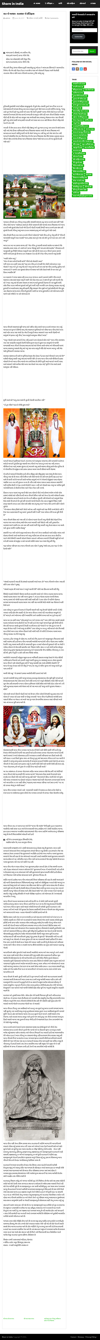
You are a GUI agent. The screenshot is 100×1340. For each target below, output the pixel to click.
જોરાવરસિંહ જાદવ (80, 111)
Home (37, 3)
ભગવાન (90, 129)
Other (93, 3)
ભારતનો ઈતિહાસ (79, 138)
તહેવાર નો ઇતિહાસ (80, 117)
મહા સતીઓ (89, 147)
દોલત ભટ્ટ (78, 120)
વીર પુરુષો (77, 162)
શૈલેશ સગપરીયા (79, 171)
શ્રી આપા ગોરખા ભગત (8, 1319)
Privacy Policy (90, 1337)
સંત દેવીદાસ (78, 174)
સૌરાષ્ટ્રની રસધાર (80, 190)
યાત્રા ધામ (77, 150)
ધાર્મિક (88, 120)
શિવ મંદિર (77, 168)
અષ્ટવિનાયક (78, 87)
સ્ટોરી (60, 3)
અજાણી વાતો (79, 84)
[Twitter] (81, 69)
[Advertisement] (34, 35)
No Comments (52, 18)
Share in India (13, 4)
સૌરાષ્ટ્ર (88, 187)
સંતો (88, 174)
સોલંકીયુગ (78, 187)
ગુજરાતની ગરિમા (79, 99)
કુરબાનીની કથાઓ (80, 96)
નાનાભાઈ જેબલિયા (80, 126)
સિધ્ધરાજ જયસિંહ (80, 177)
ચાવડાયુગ (77, 108)
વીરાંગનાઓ (78, 165)
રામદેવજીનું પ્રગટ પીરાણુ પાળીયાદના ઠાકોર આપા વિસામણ (52, 1320)
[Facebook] (73, 69)
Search (92, 51)
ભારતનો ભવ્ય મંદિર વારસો (82, 141)
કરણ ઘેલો (89, 90)
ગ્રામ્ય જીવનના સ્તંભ (80, 105)
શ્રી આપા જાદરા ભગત (29, 1319)
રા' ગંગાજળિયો (79, 153)
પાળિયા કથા (78, 129)
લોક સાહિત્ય (71, 3)
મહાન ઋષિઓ (87, 144)
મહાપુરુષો (77, 147)
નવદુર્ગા (76, 123)
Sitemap (81, 1337)
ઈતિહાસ (49, 3)
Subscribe (78, 37)
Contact (73, 1337)
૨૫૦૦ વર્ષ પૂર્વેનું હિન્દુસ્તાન (82, 196)
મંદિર (76, 144)
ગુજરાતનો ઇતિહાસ (80, 102)
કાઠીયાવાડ (78, 93)
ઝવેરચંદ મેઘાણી (80, 114)
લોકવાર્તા (83, 3)
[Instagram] (77, 69)
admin (7, 18)
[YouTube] (85, 69)
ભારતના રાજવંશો (80, 135)
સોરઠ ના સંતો (33, 18)
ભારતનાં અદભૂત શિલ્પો (81, 132)
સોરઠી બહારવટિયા (80, 183)
